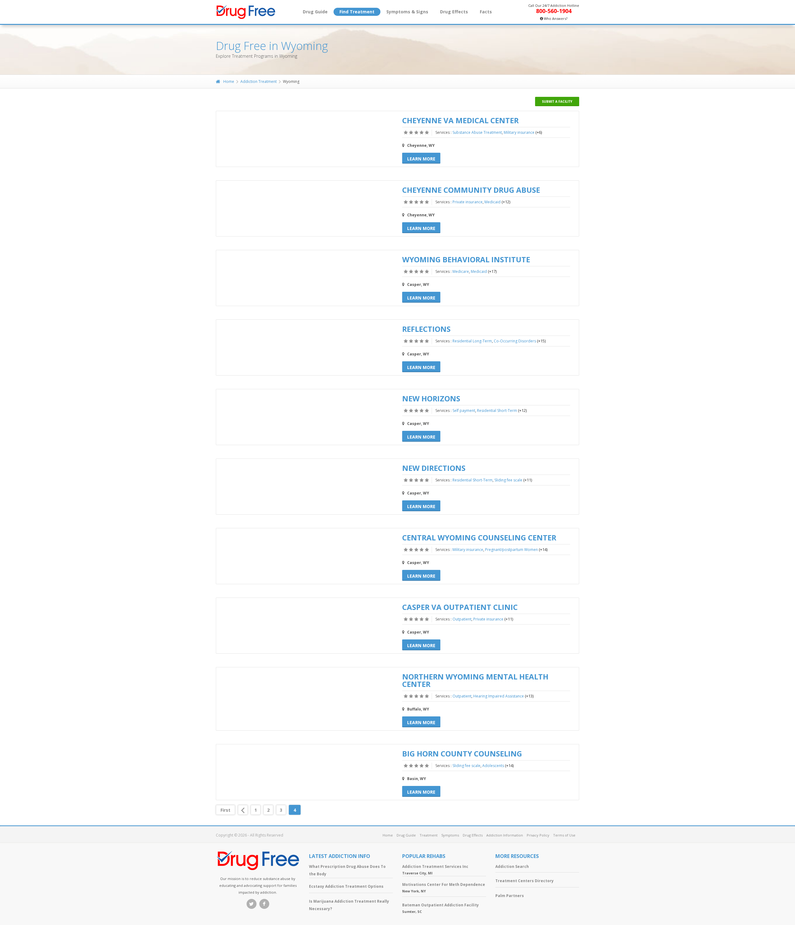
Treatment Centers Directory (524, 880)
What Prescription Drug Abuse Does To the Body (347, 870)
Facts (486, 12)
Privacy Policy (538, 835)
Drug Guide (315, 12)
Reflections (426, 329)
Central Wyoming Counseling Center (479, 537)
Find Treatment (357, 12)
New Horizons (431, 398)
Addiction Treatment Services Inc (435, 866)
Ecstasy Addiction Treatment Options (346, 886)
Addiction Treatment (258, 81)
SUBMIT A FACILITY (557, 101)
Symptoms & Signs (407, 12)
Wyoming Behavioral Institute (466, 259)
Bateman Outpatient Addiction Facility (440, 905)
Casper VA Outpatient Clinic (460, 607)
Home (228, 81)
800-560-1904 (553, 11)
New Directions (434, 468)
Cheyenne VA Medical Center (460, 120)
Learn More (421, 159)
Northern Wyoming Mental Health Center (475, 680)
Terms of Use (564, 835)
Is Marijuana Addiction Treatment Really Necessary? (349, 905)
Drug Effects (454, 12)
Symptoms (450, 835)
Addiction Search (512, 866)
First (225, 810)
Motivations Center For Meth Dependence (443, 884)
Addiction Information (504, 835)
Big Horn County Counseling (462, 753)
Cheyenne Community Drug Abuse (471, 190)
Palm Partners (509, 895)
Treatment (429, 835)
